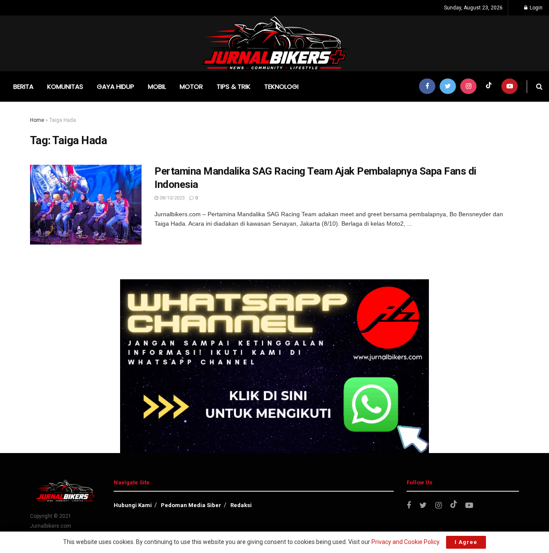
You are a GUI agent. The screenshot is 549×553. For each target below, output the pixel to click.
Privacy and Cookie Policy (405, 541)
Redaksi (241, 505)
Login (535, 8)
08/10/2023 (171, 198)
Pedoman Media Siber (191, 505)
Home (37, 120)
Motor (191, 86)
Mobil (157, 86)
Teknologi (281, 86)
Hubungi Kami (133, 505)
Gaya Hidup (115, 86)
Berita (23, 86)
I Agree (466, 542)
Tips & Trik (233, 86)
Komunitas (65, 86)
